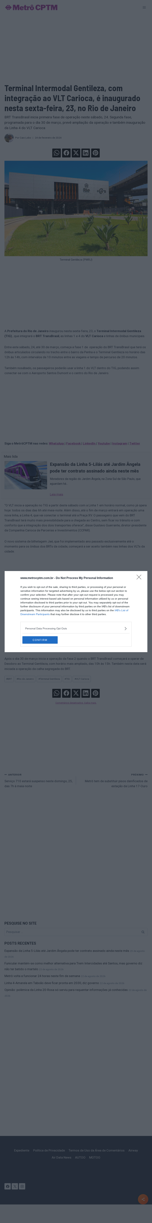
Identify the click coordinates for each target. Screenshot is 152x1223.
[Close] (140, 578)
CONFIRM (40, 639)
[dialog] (76, 611)
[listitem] (76, 628)
